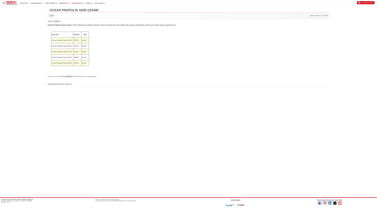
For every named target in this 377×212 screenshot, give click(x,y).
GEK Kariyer (99, 3)
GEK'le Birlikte (50, 3)
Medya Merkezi (77, 3)
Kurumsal (23, 3)
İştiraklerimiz (63, 3)
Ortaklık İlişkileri (36, 3)
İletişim (88, 3)
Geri (52, 15)
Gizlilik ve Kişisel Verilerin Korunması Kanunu (107, 199)
